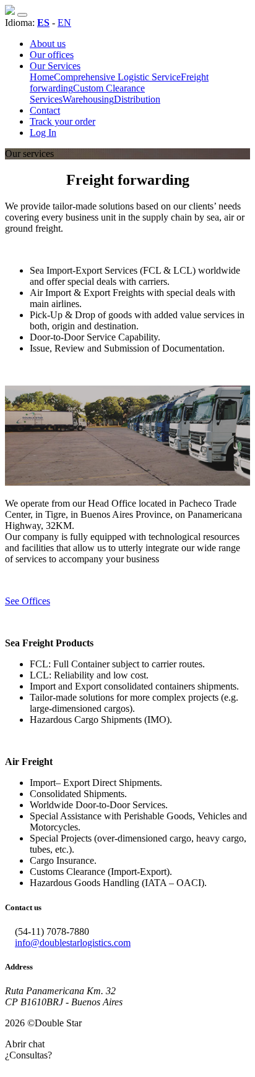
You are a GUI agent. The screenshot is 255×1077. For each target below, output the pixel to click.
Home (42, 77)
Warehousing (88, 99)
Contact (45, 110)
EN (64, 22)
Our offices (52, 54)
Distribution (137, 99)
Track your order (62, 121)
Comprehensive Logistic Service (117, 77)
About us (48, 43)
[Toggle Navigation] (22, 15)
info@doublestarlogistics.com (73, 942)
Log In (43, 132)
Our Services (55, 66)
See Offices (27, 601)
